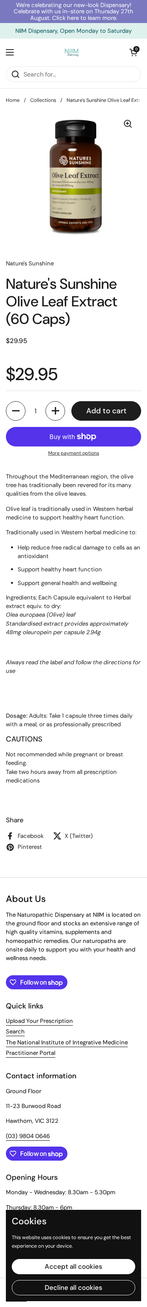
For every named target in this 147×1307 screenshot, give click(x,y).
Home (13, 100)
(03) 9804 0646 (28, 1136)
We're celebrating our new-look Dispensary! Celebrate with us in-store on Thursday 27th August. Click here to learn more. (73, 11)
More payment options (73, 453)
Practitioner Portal (30, 1053)
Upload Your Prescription (39, 1021)
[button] (133, 52)
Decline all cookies (73, 1287)
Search (15, 1031)
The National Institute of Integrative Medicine (67, 1042)
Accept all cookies (73, 1266)
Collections (43, 100)
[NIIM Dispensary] (71, 52)
